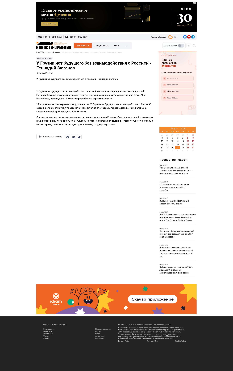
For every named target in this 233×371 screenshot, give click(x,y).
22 (188, 144)
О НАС (46, 325)
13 (178, 141)
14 (183, 141)
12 (172, 141)
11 (167, 141)
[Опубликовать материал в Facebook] (67, 137)
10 (162, 141)
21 (183, 144)
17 (162, 144)
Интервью (99, 338)
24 (162, 147)
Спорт (46, 336)
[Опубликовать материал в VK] (73, 137)
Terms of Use (152, 341)
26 (172, 147)
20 (177, 144)
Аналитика (99, 336)
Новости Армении (44, 58)
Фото (97, 333)
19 (172, 144)
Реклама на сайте (59, 325)
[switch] (181, 46)
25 (167, 147)
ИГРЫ (116, 45)
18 (167, 144)
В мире (46, 338)
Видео (98, 331)
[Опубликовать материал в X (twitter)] (79, 137)
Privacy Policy (124, 341)
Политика (47, 331)
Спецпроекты (101, 45)
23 (193, 144)
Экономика (48, 333)
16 (193, 141)
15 (188, 141)
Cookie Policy (180, 341)
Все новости (83, 45)
